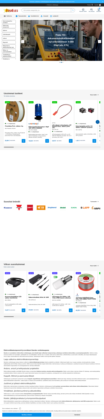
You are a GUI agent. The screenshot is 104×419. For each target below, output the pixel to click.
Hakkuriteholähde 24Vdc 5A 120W (39, 297)
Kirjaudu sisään (83, 11)
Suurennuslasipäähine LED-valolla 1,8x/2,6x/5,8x (13, 297)
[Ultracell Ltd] (63, 208)
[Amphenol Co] (52, 208)
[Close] (102, 1)
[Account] (83, 9)
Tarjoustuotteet (22, 16)
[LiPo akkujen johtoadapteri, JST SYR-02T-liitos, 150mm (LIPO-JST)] (62, 111)
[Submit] (23, 141)
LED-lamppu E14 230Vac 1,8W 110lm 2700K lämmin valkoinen (61, 297)
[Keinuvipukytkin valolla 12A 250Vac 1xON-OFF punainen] (86, 111)
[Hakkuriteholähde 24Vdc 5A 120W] (39, 282)
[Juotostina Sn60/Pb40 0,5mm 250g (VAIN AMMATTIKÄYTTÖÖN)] (86, 282)
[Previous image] (6, 111)
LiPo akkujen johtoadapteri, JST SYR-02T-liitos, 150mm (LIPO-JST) (61, 126)
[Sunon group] (74, 208)
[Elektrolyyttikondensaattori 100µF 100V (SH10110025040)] (39, 111)
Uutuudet (45, 16)
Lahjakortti (55, 16)
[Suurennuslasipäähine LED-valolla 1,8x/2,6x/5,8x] (15, 282)
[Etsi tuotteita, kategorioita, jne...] (73, 10)
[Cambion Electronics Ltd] (8, 208)
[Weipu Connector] (96, 208)
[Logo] (10, 10)
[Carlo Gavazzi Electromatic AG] (19, 208)
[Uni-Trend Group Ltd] (30, 208)
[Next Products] (98, 122)
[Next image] (23, 111)
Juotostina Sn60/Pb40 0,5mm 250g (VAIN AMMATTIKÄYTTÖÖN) (86, 298)
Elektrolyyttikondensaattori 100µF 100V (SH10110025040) (39, 127)
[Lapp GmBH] (85, 208)
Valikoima (9, 16)
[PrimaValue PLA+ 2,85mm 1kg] (15, 111)
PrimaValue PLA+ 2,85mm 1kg (14, 126)
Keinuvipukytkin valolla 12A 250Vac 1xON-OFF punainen (84, 126)
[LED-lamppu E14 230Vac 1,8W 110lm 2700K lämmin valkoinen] (62, 282)
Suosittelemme (35, 16)
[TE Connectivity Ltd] (41, 208)
